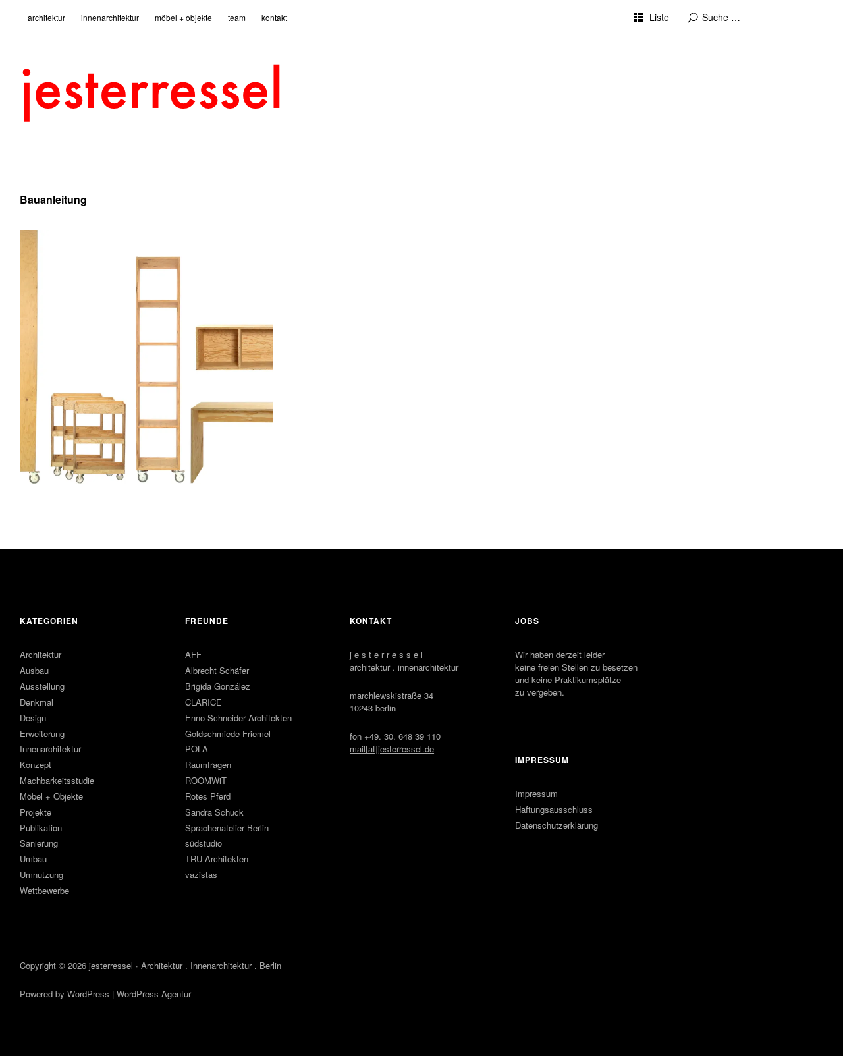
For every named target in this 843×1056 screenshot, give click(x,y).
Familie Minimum (75, 250)
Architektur (40, 654)
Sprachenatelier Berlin (227, 827)
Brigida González (217, 686)
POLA (196, 748)
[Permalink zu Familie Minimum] (146, 357)
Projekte (35, 812)
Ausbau (34, 670)
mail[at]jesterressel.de (392, 748)
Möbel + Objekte (51, 796)
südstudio (203, 843)
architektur (46, 17)
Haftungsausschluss (554, 809)
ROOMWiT (206, 780)
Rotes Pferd (208, 796)
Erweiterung (42, 733)
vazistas (201, 874)
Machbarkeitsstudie (57, 780)
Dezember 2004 (62, 266)
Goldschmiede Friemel (228, 733)
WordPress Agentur (154, 993)
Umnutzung (41, 874)
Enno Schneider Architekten (238, 717)
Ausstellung (42, 686)
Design (33, 717)
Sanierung (39, 843)
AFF (193, 654)
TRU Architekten (216, 858)
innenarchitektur (110, 17)
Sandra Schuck (214, 812)
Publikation (41, 827)
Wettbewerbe (44, 890)
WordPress (88, 993)
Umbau (33, 858)
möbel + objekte (183, 17)
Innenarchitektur (50, 748)
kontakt (274, 17)
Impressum (536, 793)
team (237, 17)
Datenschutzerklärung (556, 825)
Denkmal (36, 702)
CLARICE (203, 702)
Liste (659, 17)
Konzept (35, 764)
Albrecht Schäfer (217, 670)
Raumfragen (208, 764)
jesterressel (111, 965)
